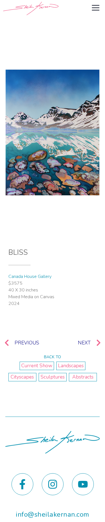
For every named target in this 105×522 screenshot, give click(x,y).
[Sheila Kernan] (31, 8)
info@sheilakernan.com (52, 514)
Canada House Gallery (30, 276)
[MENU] (96, 8)
